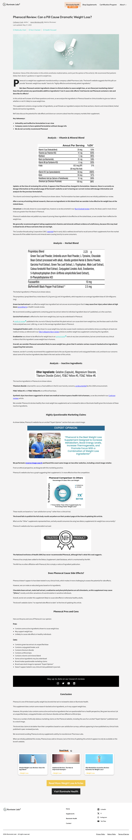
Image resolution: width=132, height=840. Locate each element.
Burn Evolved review (82, 209)
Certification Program (108, 5)
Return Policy (111, 834)
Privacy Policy (100, 834)
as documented (81, 386)
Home (68, 809)
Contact (68, 823)
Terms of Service (123, 834)
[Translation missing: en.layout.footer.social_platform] (58, 683)
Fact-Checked (35, 30)
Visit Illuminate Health (66, 791)
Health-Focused (50, 30)
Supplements (70, 814)
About (122, 5)
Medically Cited (20, 30)
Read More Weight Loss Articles (66, 783)
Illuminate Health (72, 5)
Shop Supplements (89, 5)
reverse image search (34, 463)
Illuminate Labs (11, 834)
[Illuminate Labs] (11, 4)
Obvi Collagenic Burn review (49, 332)
